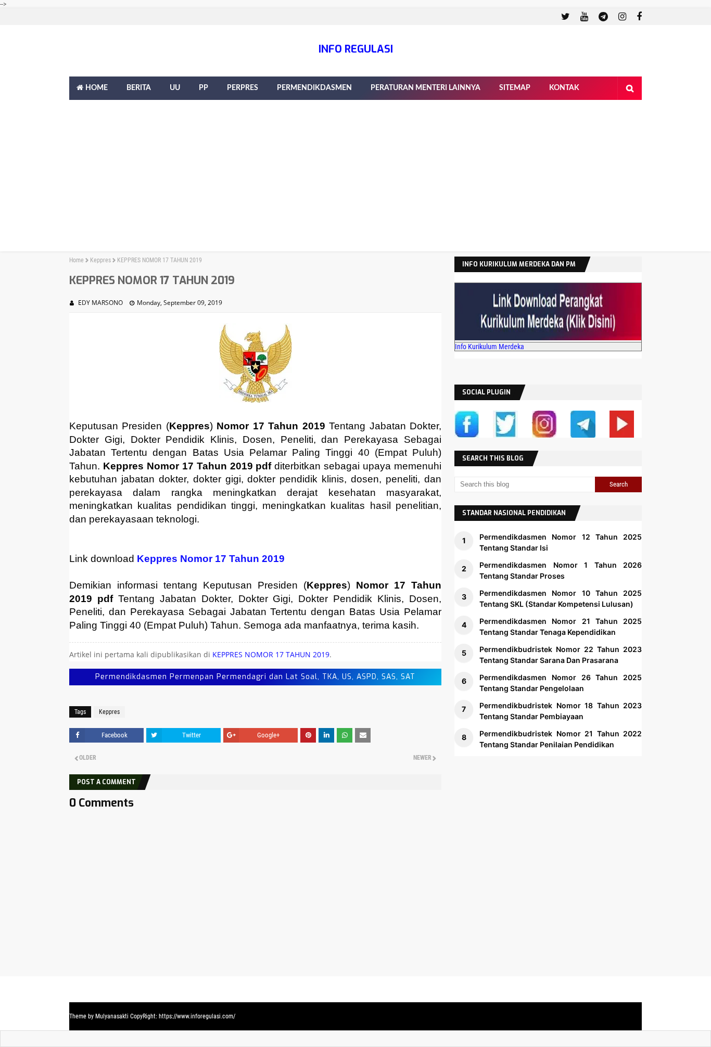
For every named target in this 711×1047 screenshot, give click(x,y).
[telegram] (603, 16)
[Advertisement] (355, 178)
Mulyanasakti (112, 1016)
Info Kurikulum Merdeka (489, 346)
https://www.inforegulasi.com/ (197, 1016)
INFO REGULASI (356, 49)
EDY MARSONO (100, 302)
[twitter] (565, 16)
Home (76, 260)
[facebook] (638, 16)
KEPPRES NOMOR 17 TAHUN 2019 (270, 654)
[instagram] (622, 16)
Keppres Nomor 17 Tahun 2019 (211, 558)
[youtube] (584, 16)
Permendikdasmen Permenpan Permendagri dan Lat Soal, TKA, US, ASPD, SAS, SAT (255, 677)
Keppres (100, 260)
